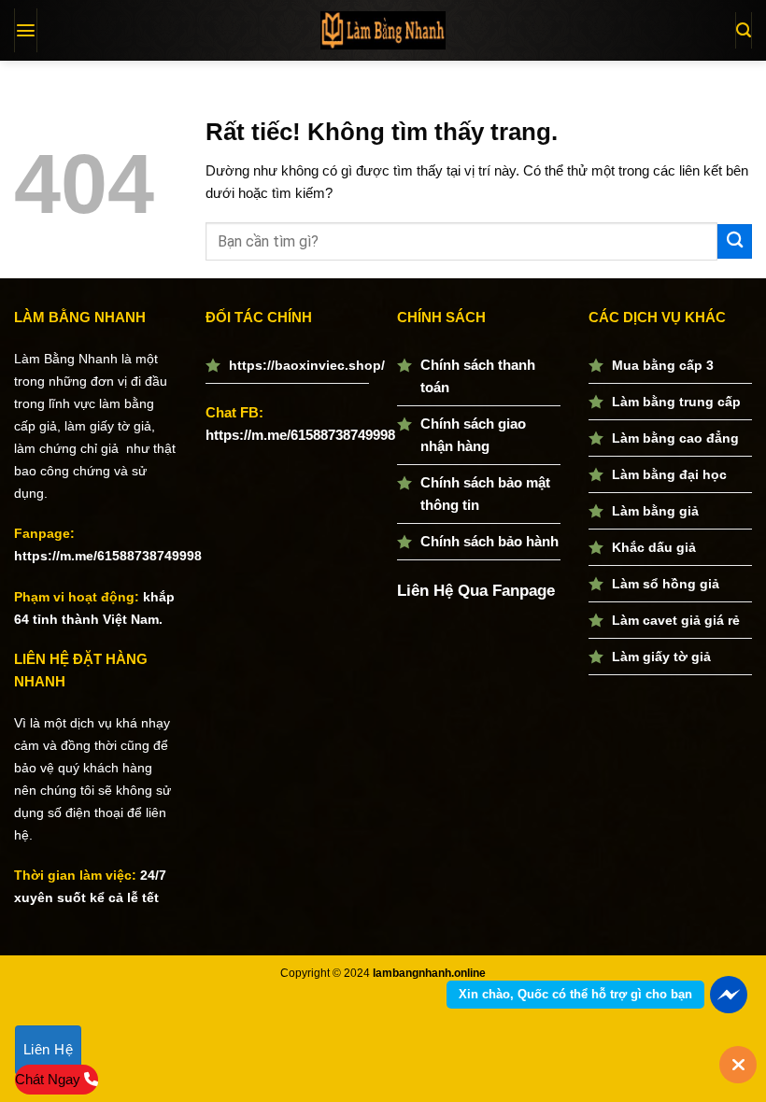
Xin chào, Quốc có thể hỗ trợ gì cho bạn (575, 994)
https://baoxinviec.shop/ (307, 366)
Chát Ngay (49, 1079)
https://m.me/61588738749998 (108, 556)
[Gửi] (734, 241)
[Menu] (25, 30)
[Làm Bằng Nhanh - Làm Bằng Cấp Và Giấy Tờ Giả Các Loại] (383, 29)
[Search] (743, 30)
